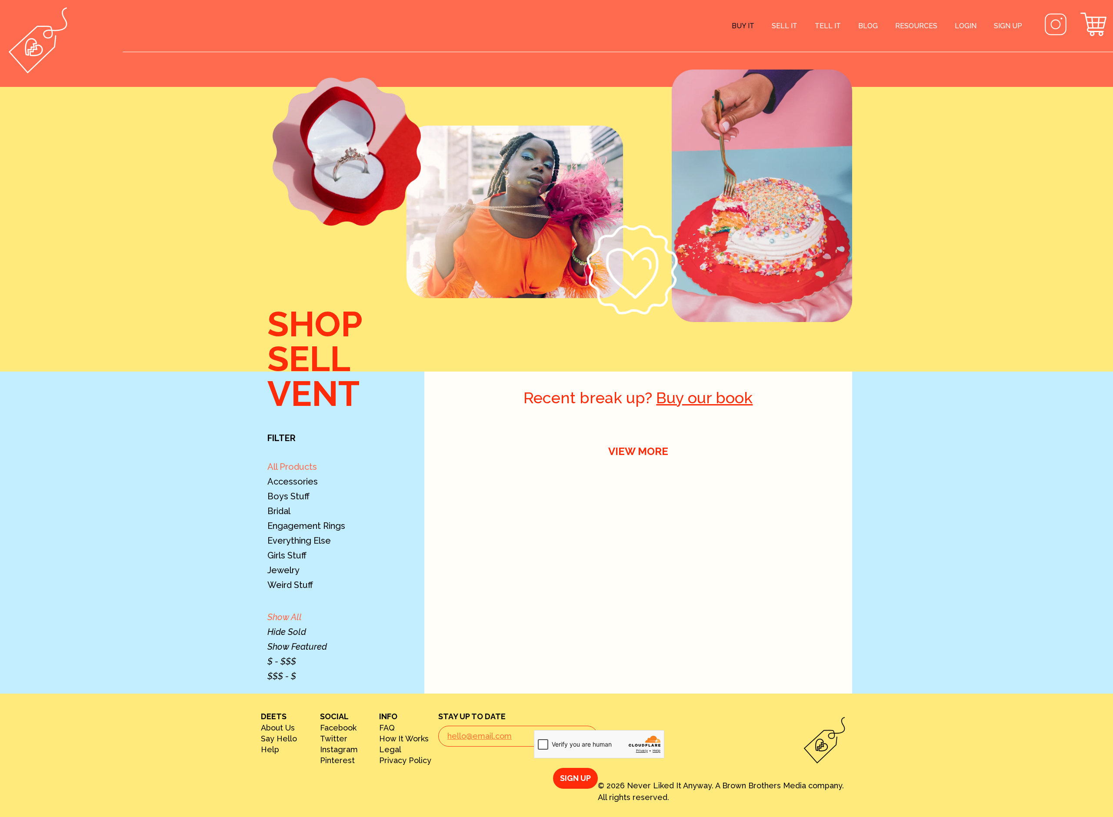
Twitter (333, 738)
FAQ (387, 728)
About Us (278, 728)
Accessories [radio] (292, 481)
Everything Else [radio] (299, 540)
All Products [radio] (292, 467)
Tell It (828, 26)
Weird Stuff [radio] (290, 585)
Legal (390, 749)
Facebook (338, 728)
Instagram (339, 749)
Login (965, 26)
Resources (916, 26)
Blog (868, 26)
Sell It (784, 26)
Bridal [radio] (278, 511)
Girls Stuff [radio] (287, 555)
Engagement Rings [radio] (306, 526)
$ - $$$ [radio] (281, 661)
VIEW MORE (638, 451)
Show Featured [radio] (297, 646)
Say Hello (279, 738)
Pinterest (337, 760)
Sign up (1008, 26)
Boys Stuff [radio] (288, 496)
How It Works (404, 738)
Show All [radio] (284, 617)
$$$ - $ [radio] (281, 676)
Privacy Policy (405, 760)
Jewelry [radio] (283, 570)
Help (270, 749)
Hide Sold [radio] (286, 632)
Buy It (743, 26)
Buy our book (704, 398)
